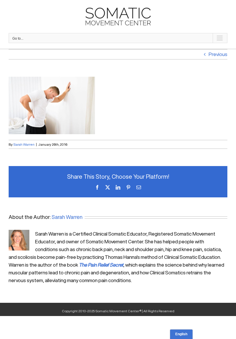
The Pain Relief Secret (101, 264)
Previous (218, 54)
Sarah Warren (24, 144)
